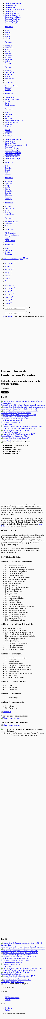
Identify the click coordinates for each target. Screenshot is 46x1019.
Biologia (8, 53)
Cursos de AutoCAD (12, 13)
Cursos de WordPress (12, 19)
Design (9, 272)
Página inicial (9, 285)
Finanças (8, 90)
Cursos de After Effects (13, 17)
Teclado (7, 101)
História (7, 51)
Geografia (8, 55)
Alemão (7, 38)
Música (9, 275)
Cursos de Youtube (11, 21)
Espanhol (8, 32)
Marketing (8, 88)
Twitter (7, 1010)
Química (8, 61)
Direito (7, 112)
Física (7, 49)
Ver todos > (9, 27)
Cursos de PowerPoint (12, 15)
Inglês (7, 30)
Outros (8, 303)
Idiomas (9, 266)
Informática (10, 263)
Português (8, 46)
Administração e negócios (14, 120)
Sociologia (8, 63)
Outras (8, 278)
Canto (7, 103)
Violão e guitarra (10, 97)
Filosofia (8, 57)
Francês (7, 34)
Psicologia (8, 118)
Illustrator (8, 76)
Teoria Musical (10, 105)
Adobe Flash (9, 78)
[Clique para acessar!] (10, 718)
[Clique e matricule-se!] (6, 712)
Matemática (9, 47)
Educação (9, 269)
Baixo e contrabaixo (12, 99)
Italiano (7, 36)
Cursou (3, 316)
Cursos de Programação (13, 3)
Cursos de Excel (10, 5)
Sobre (7, 996)
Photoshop (8, 71)
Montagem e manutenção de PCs (16, 9)
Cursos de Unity (10, 11)
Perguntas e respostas (12, 998)
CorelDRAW (9, 72)
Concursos (8, 114)
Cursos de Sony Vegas (12, 23)
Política (7, 116)
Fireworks (8, 74)
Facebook (8, 1008)
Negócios (9, 297)
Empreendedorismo (11, 86)
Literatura (8, 59)
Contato (7, 1000)
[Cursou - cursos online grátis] (12, 259)
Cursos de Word (10, 7)
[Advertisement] (23, 342)
